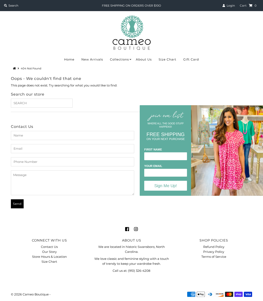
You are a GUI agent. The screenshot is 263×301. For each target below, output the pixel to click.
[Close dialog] (257, 109)
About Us (144, 59)
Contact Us (49, 247)
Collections (119, 59)
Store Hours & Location (49, 257)
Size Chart (167, 59)
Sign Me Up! (165, 185)
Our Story (49, 252)
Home (69, 59)
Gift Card (191, 59)
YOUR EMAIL (153, 166)
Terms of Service (213, 257)
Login (230, 5)
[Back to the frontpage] (15, 68)
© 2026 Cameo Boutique (30, 294)
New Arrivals (92, 59)
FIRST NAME (153, 149)
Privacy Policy (213, 252)
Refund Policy (213, 247)
